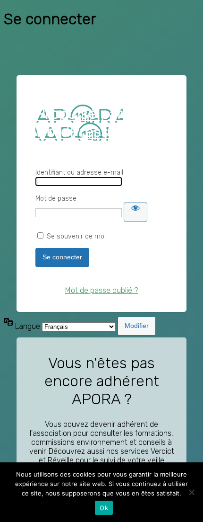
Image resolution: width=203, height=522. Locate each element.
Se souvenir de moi (76, 236)
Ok (104, 508)
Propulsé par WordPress (79, 123)
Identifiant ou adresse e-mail (79, 172)
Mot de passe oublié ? (101, 290)
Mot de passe (55, 199)
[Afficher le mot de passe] (135, 212)
